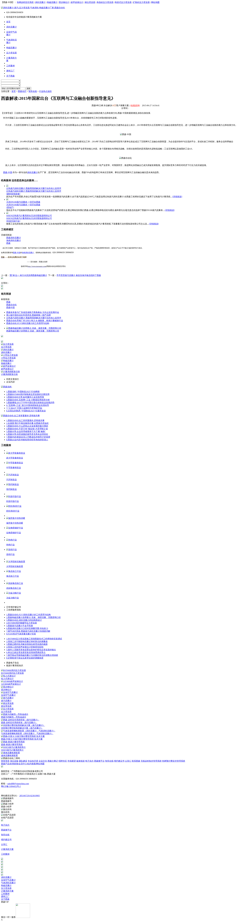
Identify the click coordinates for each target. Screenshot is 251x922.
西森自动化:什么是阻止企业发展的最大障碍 (27, 426)
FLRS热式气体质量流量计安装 (21, 634)
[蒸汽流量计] (7, 698)
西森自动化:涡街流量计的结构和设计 (24, 620)
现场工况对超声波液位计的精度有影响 (24, 647)
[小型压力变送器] (9, 355)
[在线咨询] (135, 105)
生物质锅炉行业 (13, 533)
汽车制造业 (11, 479)
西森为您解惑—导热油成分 (13, 717)
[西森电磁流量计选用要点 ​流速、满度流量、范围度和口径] (33, 328)
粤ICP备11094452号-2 (11, 786)
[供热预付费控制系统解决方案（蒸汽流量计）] (23, 725)
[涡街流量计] (7, 349)
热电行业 (10, 545)
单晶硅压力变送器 (105, 2)
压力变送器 (6, 347)
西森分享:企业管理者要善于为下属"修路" (26, 431)
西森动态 (22, 91)
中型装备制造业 (13, 467)
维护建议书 (119, 761)
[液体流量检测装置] (10, 753)
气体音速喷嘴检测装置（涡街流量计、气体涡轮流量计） (27, 733)
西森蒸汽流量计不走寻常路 (19, 626)
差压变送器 (6, 706)
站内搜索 (31, 764)
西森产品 (5, 764)
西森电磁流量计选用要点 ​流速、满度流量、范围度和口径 (32, 331)
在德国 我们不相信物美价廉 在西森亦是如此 (27, 423)
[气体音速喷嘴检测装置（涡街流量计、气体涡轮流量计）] (28, 731)
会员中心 (23, 764)
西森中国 (10, 307)
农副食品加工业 (13, 588)
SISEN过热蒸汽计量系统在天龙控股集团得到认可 (29, 215)
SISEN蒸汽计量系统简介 (12, 750)
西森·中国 (7, 172)
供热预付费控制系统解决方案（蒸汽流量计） (22, 728)
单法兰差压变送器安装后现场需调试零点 (25, 652)
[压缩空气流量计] (9, 692)
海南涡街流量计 (13, 240)
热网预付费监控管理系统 (173, 761)
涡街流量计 (40, 2)
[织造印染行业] (13, 221)
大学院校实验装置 (14, 566)
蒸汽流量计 (6, 700)
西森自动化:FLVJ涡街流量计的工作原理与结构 (27, 323)
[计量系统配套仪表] (10, 371)
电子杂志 (89, 761)
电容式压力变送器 (123, 2)
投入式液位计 (7, 678)
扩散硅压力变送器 (141, 2)
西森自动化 (11, 305)
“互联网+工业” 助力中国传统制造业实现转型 (27, 405)
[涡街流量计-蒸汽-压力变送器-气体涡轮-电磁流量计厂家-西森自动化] (33, 8)
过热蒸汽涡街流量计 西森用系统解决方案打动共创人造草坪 (33, 188)
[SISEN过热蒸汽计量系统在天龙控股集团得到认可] (7, 213)
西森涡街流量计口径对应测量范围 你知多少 (27, 628)
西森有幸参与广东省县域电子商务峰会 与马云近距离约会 (32, 312)
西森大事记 (53, 761)
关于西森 (5, 899)
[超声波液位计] (8, 366)
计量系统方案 (7, 891)
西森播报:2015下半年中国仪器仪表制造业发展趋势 (30, 402)
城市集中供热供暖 (14, 523)
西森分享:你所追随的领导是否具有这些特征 (27, 434)
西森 (8, 243)
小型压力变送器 (8, 358)
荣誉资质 (5, 761)
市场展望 (71, 761)
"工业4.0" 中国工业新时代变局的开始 (24, 408)
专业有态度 (33, 761)
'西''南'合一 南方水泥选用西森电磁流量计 (28, 275)
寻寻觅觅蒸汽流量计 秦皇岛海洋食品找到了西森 (78, 275)
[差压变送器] (7, 703)
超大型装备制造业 (14, 458)
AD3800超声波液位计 (11, 684)
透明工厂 (5, 896)
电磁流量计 (52, 2)
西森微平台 (99, 761)
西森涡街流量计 (13, 238)
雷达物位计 (64, 2)
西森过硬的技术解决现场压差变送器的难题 (27, 644)
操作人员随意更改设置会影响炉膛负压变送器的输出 (31, 650)
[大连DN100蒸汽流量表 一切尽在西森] (7, 199)
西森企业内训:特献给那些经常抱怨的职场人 (27, 440)
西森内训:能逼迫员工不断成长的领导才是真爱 (28, 437)
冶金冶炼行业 (12, 598)
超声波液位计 (77, 2)
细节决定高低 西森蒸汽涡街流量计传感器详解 (28, 631)
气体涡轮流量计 (8, 883)
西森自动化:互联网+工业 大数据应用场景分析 (28, 400)
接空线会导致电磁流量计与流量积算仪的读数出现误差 (32, 655)
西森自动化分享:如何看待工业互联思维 (25, 397)
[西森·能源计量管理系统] (13, 742)
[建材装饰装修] (13, 194)
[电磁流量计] (7, 360)
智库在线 (32, 91)
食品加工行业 (12, 576)
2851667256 (24, 796)
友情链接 (14, 764)
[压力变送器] (7, 344)
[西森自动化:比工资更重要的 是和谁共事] (20, 416)
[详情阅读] (177, 196)
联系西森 (136, 761)
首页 (14, 91)
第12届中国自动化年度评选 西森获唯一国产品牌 (28, 315)
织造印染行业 (12, 501)
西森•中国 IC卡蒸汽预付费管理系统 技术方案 (22, 739)
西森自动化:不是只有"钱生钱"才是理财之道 (27, 429)
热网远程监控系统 (25, 2)
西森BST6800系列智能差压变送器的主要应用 (27, 394)
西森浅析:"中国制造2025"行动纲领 (22, 391)
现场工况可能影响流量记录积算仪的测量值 (27, 641)
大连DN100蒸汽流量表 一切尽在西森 (23, 202)
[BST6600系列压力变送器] (13, 670)
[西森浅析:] (6, 387)
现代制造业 (11, 489)
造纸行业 (10, 554)
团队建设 (23, 761)
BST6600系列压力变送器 (12, 673)
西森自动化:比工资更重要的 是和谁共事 (25, 420)
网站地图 (155, 2)
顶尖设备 (14, 761)
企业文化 (43, 761)
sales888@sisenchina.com (18, 783)
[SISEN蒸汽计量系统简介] (13, 747)
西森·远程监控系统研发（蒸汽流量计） (19, 722)
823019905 (35, 796)
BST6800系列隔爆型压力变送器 (21, 623)
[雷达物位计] (7, 687)
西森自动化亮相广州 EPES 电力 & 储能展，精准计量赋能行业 (34, 320)
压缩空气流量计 (8, 695)
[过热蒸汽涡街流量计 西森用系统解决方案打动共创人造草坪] (7, 186)
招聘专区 (63, 761)
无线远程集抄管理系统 (151, 761)
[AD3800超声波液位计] (12, 681)
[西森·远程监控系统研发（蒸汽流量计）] (20, 720)
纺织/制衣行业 (12, 511)
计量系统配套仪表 (9, 374)
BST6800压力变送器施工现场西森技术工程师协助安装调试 (34, 639)
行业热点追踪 (45, 91)
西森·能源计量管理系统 (12, 744)
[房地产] (10, 207)
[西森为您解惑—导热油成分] (14, 714)
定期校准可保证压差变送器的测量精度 (24, 658)
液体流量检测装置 (9, 755)
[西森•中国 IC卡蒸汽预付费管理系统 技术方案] (23, 736)
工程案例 (5, 894)
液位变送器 (90, 2)
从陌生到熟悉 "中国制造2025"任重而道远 (26, 411)
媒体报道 (80, 761)
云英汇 (128, 761)
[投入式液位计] (8, 676)
